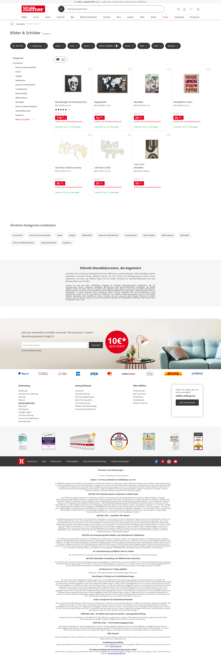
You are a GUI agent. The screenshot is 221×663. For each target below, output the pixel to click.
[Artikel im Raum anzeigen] (60, 60)
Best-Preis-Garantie (83, 400)
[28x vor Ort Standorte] (178, 9)
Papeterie (19, 115)
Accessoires (18, 63)
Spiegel (18, 76)
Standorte (79, 391)
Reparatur (22, 406)
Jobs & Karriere (139, 394)
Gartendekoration (23, 111)
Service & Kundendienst (28, 418)
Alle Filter (19, 46)
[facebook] (156, 461)
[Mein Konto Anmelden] (184, 9)
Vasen (18, 72)
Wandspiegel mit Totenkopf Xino (68, 66)
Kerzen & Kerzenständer (25, 67)
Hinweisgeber (72, 461)
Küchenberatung (82, 394)
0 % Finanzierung (25, 415)
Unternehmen (139, 391)
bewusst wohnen (140, 403)
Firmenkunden (24, 421)
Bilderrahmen (21, 98)
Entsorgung (23, 409)
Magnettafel (98, 66)
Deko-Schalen (21, 93)
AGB (44, 461)
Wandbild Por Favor (180, 66)
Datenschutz (56, 461)
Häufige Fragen (24, 412)
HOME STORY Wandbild (143, 132)
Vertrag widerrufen (26, 403)
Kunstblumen (21, 89)
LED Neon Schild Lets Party (65, 132)
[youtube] (175, 461)
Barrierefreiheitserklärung (95, 461)
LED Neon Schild (100, 132)
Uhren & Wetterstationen (26, 106)
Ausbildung (138, 397)
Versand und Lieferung (28, 394)
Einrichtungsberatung (84, 397)
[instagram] (169, 461)
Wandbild (137, 66)
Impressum (32, 461)
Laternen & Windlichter (25, 85)
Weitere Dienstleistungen (86, 406)
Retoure (21, 400)
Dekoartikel (20, 80)
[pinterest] (163, 461)
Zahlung (21, 397)
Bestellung (22, 391)
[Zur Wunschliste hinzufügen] (89, 69)
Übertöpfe (19, 102)
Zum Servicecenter (187, 402)
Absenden (96, 345)
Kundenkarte (138, 400)
